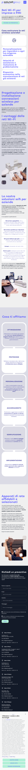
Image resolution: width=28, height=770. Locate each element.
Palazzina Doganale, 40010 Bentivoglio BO (6, 705)
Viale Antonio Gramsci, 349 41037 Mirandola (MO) (7, 677)
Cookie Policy (12, 756)
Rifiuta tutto (14, 763)
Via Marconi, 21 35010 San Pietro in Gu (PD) (7, 636)
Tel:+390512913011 (5, 707)
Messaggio (4, 604)
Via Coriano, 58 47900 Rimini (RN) (5, 691)
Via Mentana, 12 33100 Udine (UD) (5, 664)
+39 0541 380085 (7, 694)
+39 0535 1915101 (7, 680)
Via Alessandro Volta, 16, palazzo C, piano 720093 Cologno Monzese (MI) (11, 650)
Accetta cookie (14, 760)
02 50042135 (6, 652)
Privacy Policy (5, 756)
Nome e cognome (6, 585)
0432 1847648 (6, 666)
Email (3, 591)
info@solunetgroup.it (8, 640)
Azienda (4, 598)
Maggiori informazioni (14, 766)
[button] (25, 714)
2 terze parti (8, 719)
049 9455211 (6, 638)
